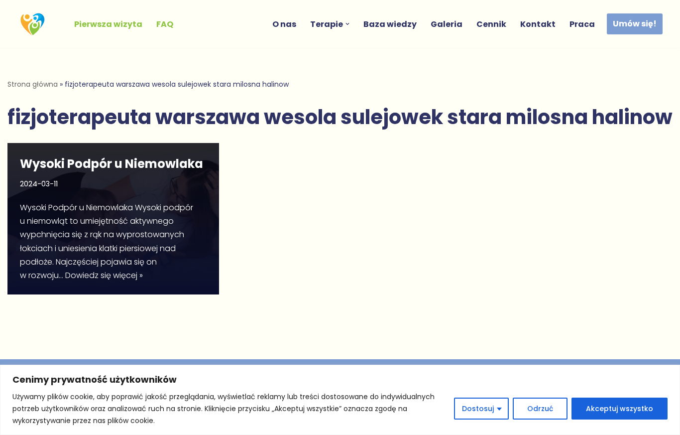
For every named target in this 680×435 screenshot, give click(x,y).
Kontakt (538, 24)
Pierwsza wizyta (108, 24)
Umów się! (635, 23)
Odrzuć (540, 409)
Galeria (446, 24)
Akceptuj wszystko (619, 409)
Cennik (491, 24)
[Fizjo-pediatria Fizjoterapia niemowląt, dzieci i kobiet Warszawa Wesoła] (34, 24)
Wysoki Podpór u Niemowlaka (111, 163)
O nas (284, 24)
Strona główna (32, 84)
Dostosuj (478, 409)
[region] (340, 400)
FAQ (164, 24)
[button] (347, 24)
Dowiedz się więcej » (104, 275)
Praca (582, 24)
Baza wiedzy (390, 24)
